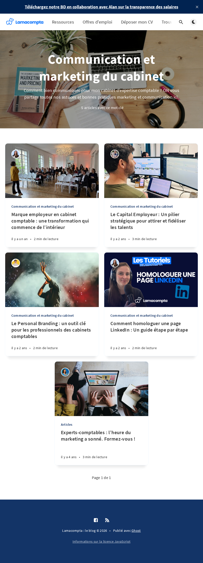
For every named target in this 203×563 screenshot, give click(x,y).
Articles (67, 424)
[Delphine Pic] (65, 372)
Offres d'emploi (97, 22)
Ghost (136, 530)
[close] (197, 7)
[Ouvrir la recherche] (181, 22)
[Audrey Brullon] (15, 154)
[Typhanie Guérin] (15, 263)
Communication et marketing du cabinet (42, 206)
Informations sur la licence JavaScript (101, 541)
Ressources (63, 22)
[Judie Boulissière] (114, 154)
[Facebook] (96, 520)
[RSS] (107, 520)
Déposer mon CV (137, 22)
